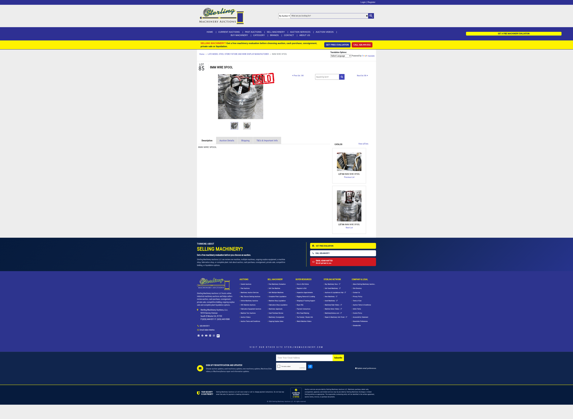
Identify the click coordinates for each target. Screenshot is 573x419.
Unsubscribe (357, 325)
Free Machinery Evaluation (277, 284)
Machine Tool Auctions (248, 313)
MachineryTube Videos (332, 305)
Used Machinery (330, 301)
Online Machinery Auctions (249, 301)
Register (371, 2)
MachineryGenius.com (332, 313)
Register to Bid (301, 288)
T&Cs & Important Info (267, 140)
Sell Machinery (276, 32)
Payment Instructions (303, 309)
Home (210, 32)
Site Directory (357, 288)
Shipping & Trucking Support (306, 301)
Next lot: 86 (361, 75)
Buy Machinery (239, 35)
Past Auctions (253, 32)
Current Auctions (229, 32)
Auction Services (300, 32)
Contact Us (356, 293)
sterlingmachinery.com (303, 347)
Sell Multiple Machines (276, 293)
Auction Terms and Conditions (250, 321)
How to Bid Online (303, 284)
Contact (289, 35)
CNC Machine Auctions (248, 305)
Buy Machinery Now (331, 284)
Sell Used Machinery (331, 288)
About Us (304, 35)
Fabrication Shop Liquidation (278, 305)
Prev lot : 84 (299, 75)
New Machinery (330, 297)
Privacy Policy (357, 297)
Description (207, 140)
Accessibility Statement (360, 317)
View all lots (363, 144)
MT (218, 336)
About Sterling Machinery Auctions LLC (364, 284)
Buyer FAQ (300, 305)
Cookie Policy (357, 313)
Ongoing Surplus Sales (276, 321)
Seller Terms (357, 309)
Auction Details (227, 140)
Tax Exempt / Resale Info (305, 317)
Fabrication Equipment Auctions (251, 309)
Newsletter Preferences (360, 321)
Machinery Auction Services (250, 293)
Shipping (245, 140)
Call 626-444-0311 (362, 45)
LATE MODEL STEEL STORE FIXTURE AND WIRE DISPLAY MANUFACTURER (238, 54)
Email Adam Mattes (207, 330)
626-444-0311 (205, 326)
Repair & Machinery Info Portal (335, 317)
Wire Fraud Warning (303, 313)
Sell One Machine (274, 288)
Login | (364, 2)
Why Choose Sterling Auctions (250, 297)
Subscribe (338, 357)
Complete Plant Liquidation (277, 297)
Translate (371, 56)
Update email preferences (366, 368)
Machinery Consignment (276, 317)
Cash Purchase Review (276, 313)
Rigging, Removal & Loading (306, 297)
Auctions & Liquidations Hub (334, 293)
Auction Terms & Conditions (362, 305)
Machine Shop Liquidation (277, 301)
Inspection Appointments (305, 293)
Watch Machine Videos (304, 321)
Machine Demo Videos (332, 309)
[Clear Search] (367, 16)
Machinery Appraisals (275, 309)
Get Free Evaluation (337, 45)
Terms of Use (357, 301)
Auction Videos (325, 32)
